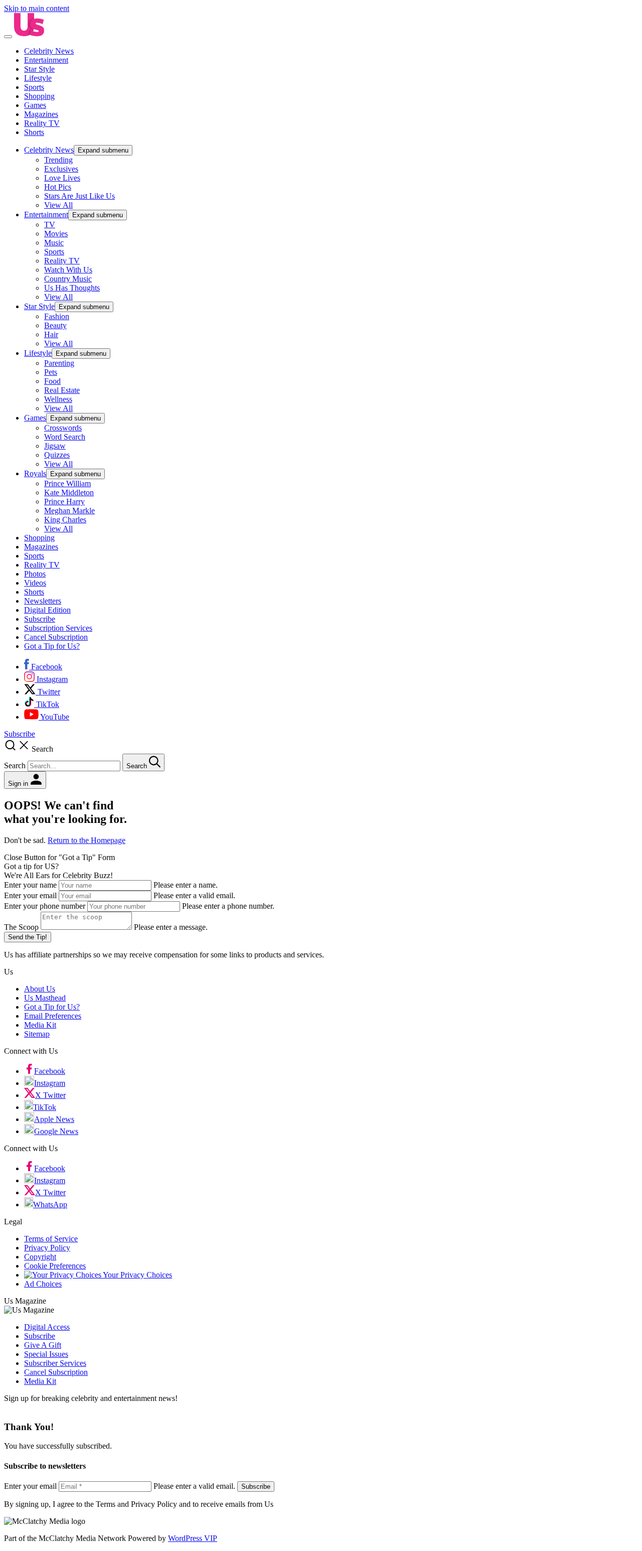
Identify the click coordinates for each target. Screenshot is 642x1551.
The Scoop (21, 927)
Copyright (40, 1256)
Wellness (58, 399)
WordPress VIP (192, 1538)
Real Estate (62, 390)
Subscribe (39, 619)
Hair (51, 334)
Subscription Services (58, 628)
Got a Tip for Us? (52, 646)
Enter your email (30, 895)
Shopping (39, 96)
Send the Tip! (27, 937)
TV (49, 224)
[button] (321, 755)
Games (35, 105)
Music (54, 242)
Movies (56, 233)
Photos (35, 574)
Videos (35, 583)
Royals (35, 473)
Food (52, 381)
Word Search (64, 437)
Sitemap (37, 1034)
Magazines (41, 114)
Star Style (39, 69)
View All (58, 205)
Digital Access (47, 1327)
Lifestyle (38, 78)
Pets (50, 372)
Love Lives (62, 178)
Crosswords (63, 428)
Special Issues (46, 1354)
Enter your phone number (44, 906)
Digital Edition (47, 610)
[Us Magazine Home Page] (29, 34)
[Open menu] (8, 36)
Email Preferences (52, 1016)
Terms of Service (51, 1238)
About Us (39, 988)
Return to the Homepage (86, 840)
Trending (58, 160)
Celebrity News (49, 51)
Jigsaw (55, 446)
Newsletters (42, 601)
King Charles (65, 519)
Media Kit (40, 1025)
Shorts (34, 132)
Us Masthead (45, 998)
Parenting (59, 363)
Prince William (67, 483)
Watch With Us (68, 269)
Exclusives (61, 169)
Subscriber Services (55, 1363)
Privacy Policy (47, 1247)
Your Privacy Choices (136, 1275)
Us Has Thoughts (72, 288)
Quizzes (57, 455)
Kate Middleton (69, 492)
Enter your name (30, 885)
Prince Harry (64, 501)
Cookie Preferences (55, 1265)
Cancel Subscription (56, 637)
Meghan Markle (69, 510)
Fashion (56, 316)
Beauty (55, 325)
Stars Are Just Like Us (79, 196)
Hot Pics (57, 187)
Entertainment (46, 60)
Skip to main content (36, 8)
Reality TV (42, 123)
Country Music (68, 278)
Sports (34, 87)
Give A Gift (42, 1345)
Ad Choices (43, 1284)
